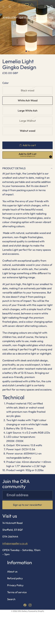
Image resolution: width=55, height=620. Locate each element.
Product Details (14, 168)
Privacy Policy (15, 585)
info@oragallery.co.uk (15, 543)
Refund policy (15, 578)
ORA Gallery (22, 611)
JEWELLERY (9, 17)
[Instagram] (30, 605)
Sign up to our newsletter (27, 504)
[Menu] (3, 6)
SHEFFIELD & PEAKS (41, 17)
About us (12, 571)
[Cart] (51, 6)
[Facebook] (25, 605)
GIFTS (23, 17)
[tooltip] (50, 156)
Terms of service (17, 592)
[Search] (9, 6)
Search (11, 599)
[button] (27, 155)
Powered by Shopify (36, 611)
